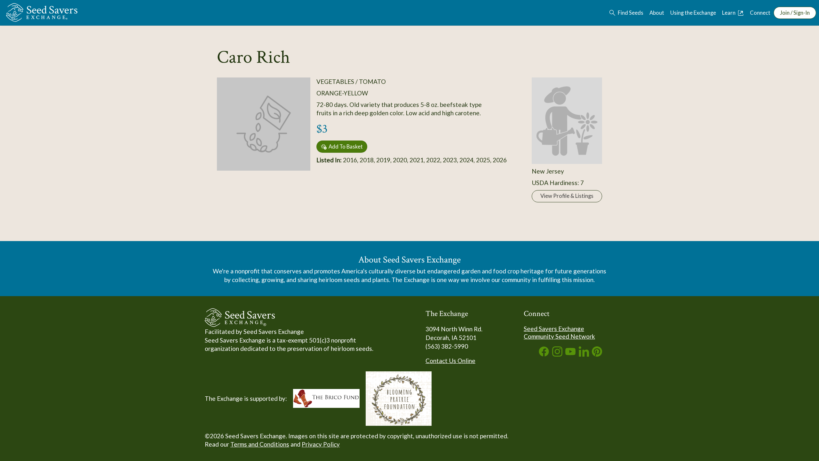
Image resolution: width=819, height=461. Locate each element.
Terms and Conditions (259, 444)
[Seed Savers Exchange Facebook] (544, 354)
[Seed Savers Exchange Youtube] (570, 354)
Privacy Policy (321, 444)
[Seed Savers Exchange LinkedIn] (584, 354)
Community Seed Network (559, 336)
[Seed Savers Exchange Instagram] (557, 354)
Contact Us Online (450, 360)
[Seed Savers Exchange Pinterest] (597, 354)
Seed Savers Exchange (554, 328)
